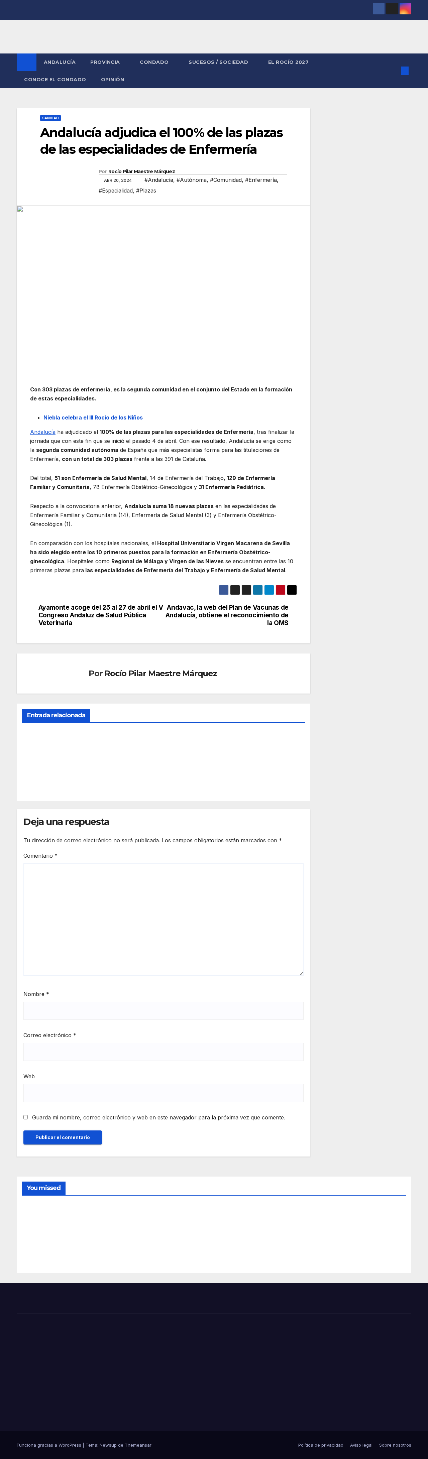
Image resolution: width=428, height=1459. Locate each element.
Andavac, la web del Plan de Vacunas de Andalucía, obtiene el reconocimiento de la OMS (227, 615)
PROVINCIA (105, 62)
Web (29, 1076)
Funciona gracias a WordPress (50, 1445)
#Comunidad (226, 179)
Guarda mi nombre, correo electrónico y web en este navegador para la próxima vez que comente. (158, 1117)
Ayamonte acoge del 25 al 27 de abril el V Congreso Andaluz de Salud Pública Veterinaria (100, 615)
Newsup (108, 1445)
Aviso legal (361, 1445)
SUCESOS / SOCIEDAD (219, 62)
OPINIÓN (112, 80)
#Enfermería (261, 179)
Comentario (40, 855)
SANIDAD (50, 118)
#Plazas (146, 190)
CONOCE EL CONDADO (55, 80)
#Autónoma (192, 179)
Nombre (36, 994)
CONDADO (155, 62)
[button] (394, 71)
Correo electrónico (49, 1035)
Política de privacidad (320, 1445)
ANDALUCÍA (60, 62)
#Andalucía (158, 179)
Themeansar (138, 1445)
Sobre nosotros (395, 1445)
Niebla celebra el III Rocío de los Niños (93, 417)
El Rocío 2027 (289, 62)
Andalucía (43, 432)
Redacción (38, 779)
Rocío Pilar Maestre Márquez (141, 171)
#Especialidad (116, 190)
